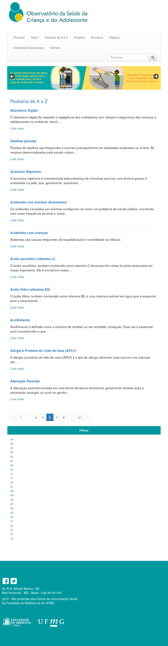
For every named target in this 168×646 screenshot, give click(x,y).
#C (11, 448)
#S (11, 517)
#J (11, 478)
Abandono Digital (23, 110)
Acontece (97, 37)
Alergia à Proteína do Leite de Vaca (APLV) (43, 350)
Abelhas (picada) (23, 141)
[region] (84, 78)
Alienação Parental (25, 381)
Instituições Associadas (29, 48)
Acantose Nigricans (25, 171)
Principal (19, 37)
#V (11, 529)
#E (11, 456)
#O (12, 499)
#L (11, 486)
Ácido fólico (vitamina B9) (30, 289)
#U (11, 525)
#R (11, 512)
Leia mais (17, 128)
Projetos (79, 37)
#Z (11, 538)
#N (11, 495)
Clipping (114, 37)
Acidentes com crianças (29, 232)
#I (11, 473)
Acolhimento (20, 320)
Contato (55, 48)
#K (11, 482)
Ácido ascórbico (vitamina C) (32, 258)
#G (12, 465)
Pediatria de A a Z (56, 37)
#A (11, 439)
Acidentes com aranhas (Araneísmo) (38, 202)
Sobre (35, 37)
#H (11, 469)
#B (11, 443)
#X (11, 534)
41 (80, 417)
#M (12, 491)
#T (11, 521)
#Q (12, 508)
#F (11, 460)
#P (11, 504)
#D (11, 452)
